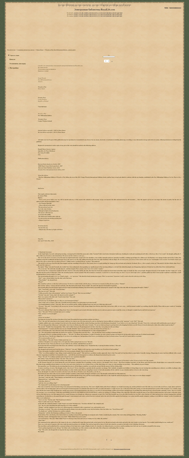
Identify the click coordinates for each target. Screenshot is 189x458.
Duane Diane (39, 50)
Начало (12, 59)
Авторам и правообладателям (122, 449)
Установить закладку (17, 63)
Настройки (14, 68)
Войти (166, 8)
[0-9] (121, 13)
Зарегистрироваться (175, 8)
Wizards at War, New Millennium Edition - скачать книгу (60, 50)
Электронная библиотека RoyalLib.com (94, 9)
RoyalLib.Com (11, 50)
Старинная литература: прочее (25, 50)
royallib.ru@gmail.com (106, 449)
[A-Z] (117, 13)
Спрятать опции (14, 55)
